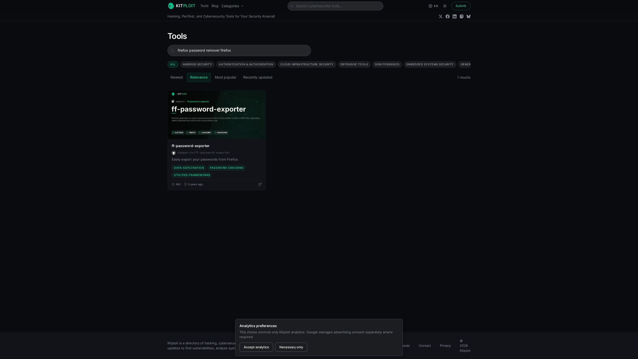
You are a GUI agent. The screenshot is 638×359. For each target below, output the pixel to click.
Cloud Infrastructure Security (307, 64)
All (173, 64)
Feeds (405, 346)
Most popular (225, 77)
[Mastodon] (462, 16)
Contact (425, 346)
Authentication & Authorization (246, 64)
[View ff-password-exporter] (217, 114)
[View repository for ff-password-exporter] (260, 184)
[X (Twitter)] (441, 16)
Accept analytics (256, 347)
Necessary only (291, 347)
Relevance (199, 77)
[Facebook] (448, 16)
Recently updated (257, 77)
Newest (176, 77)
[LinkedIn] (455, 16)
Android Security (197, 64)
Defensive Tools (354, 64)
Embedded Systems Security (430, 64)
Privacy (445, 346)
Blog (215, 6)
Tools (204, 6)
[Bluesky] (469, 16)
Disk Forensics (387, 64)
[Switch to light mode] (444, 5)
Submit (461, 6)
